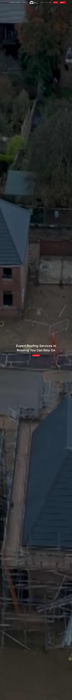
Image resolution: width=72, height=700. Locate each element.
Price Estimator (12, 2)
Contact (49, 2)
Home (8, 2)
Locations (42, 2)
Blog (47, 2)
